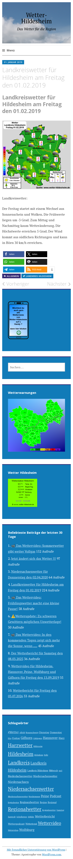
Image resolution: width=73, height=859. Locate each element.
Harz (62, 738)
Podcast (55, 796)
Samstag (60, 810)
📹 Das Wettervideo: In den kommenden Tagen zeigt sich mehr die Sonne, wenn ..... (34, 640)
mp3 (60, 770)
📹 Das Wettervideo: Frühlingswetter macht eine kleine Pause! (33, 603)
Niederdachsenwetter (20, 776)
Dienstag (44, 732)
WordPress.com (51, 854)
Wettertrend (31, 823)
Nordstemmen (34, 796)
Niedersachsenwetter (31, 788)
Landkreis (19, 762)
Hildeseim (37, 746)
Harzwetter (20, 745)
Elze (9, 738)
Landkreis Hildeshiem (37, 770)
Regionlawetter (49, 810)
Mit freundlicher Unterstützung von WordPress (36, 850)
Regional (52, 802)
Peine (45, 796)
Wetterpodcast (16, 823)
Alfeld (22, 732)
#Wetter (13, 732)
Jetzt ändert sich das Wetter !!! (33, 558)
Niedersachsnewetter (18, 796)
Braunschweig (32, 732)
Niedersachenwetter (45, 776)
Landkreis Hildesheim (39, 276)
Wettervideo (49, 823)
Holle (46, 755)
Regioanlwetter (29, 802)
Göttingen (37, 738)
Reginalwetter (13, 802)
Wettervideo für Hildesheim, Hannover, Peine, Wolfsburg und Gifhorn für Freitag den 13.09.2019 (33, 672)
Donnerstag (56, 732)
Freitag (16, 738)
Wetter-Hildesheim (36, 18)
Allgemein (13, 276)
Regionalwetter (24, 809)
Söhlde (31, 816)
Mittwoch (53, 770)
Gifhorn (26, 738)
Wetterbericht (45, 816)
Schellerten (21, 816)
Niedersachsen (18, 782)
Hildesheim (20, 754)
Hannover (50, 738)
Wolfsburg (26, 830)
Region (43, 802)
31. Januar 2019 (13, 62)
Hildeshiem (38, 755)
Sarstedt (12, 816)
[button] (13, 254)
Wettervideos (13, 830)
